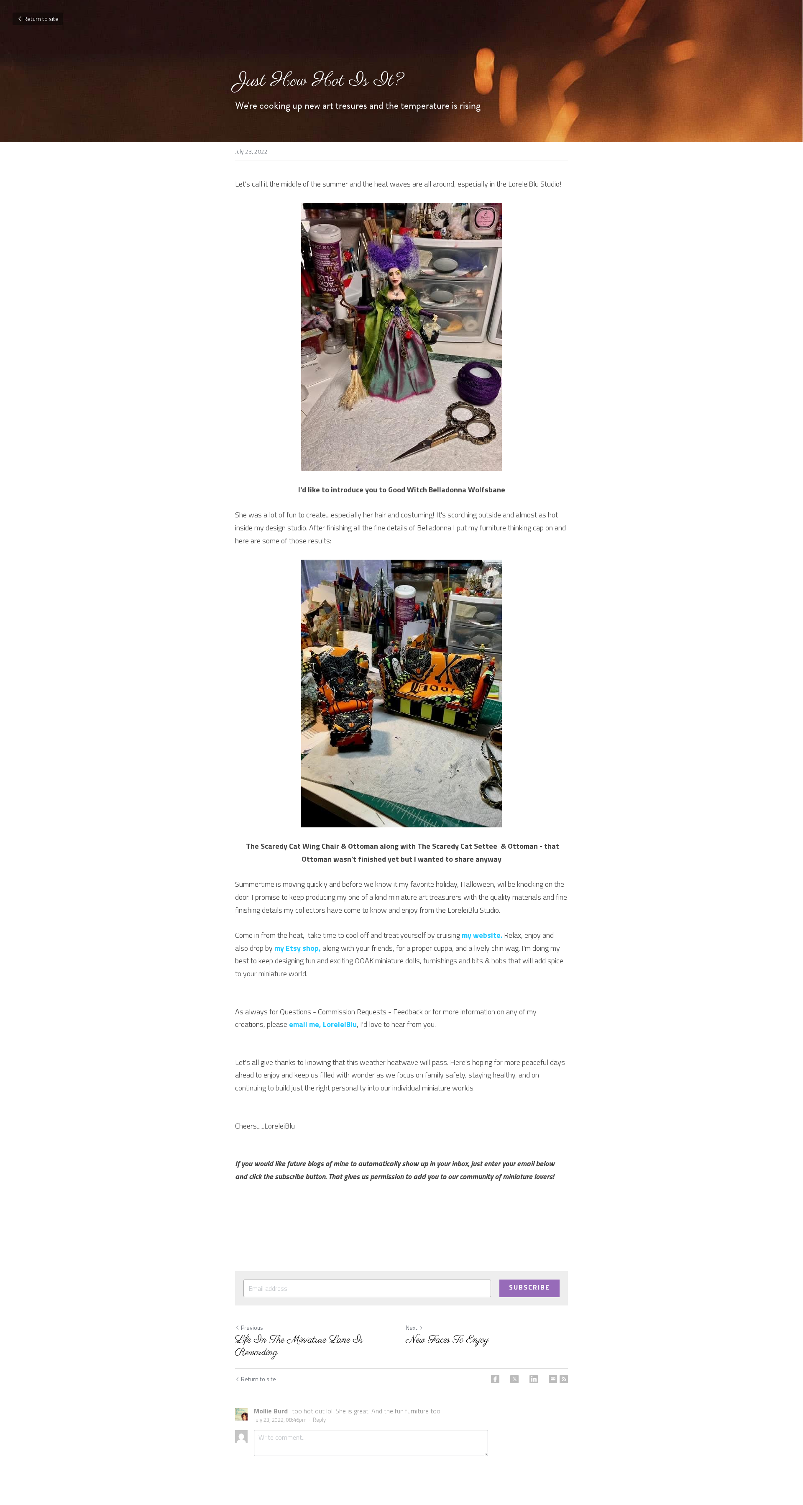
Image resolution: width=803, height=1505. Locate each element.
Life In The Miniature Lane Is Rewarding (299, 1346)
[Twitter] (514, 1379)
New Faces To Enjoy (447, 1340)
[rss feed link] (564, 1379)
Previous (252, 1327)
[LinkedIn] (533, 1379)
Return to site (41, 18)
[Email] (553, 1379)
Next (411, 1327)
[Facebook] (495, 1379)
